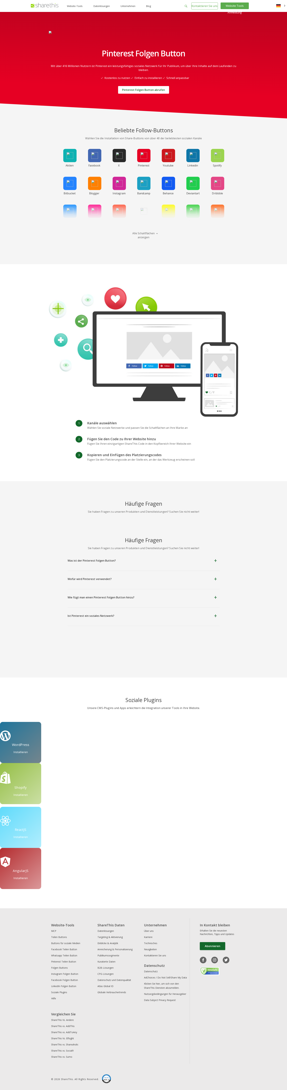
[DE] (281, 5)
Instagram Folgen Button (64, 973)
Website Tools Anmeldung (235, 9)
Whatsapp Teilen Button (64, 955)
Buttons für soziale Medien (65, 943)
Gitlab (119, 221)
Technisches (150, 943)
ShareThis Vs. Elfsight (62, 1038)
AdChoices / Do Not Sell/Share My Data (165, 977)
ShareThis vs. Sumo (61, 1056)
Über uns (149, 930)
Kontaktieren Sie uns (204, 6)
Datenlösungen (101, 6)
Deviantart (193, 193)
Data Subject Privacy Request (160, 1000)
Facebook (94, 165)
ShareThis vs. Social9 (62, 1050)
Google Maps (143, 223)
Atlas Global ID (105, 986)
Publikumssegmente (108, 955)
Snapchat (168, 221)
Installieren (20, 752)
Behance (168, 193)
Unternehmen (128, 6)
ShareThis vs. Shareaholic (64, 1044)
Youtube (168, 165)
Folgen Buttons (59, 967)
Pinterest (143, 165)
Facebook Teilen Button (64, 949)
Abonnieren (212, 946)
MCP (53, 930)
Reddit (217, 221)
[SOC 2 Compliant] (106, 1079)
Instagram (119, 193)
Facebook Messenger (70, 223)
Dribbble (217, 193)
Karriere (148, 937)
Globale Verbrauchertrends (111, 992)
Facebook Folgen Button (64, 980)
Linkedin (192, 165)
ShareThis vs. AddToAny (64, 1032)
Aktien (70, 165)
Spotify (217, 165)
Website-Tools (75, 6)
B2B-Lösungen (105, 967)
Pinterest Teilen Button (63, 961)
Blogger (94, 193)
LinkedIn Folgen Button (63, 986)
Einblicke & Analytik (107, 943)
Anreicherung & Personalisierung (115, 949)
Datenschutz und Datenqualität (114, 980)
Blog (148, 6)
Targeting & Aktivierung (110, 937)
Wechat (192, 221)
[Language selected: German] (281, 5)
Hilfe (53, 998)
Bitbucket (70, 193)
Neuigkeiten (150, 949)
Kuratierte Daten (106, 961)
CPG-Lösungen (105, 973)
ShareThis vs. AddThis (63, 1026)
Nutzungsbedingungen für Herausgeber (165, 993)
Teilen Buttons (59, 937)
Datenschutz (151, 971)
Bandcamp (143, 193)
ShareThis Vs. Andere (62, 1020)
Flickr (94, 221)
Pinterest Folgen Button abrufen (143, 90)
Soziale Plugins (59, 992)
